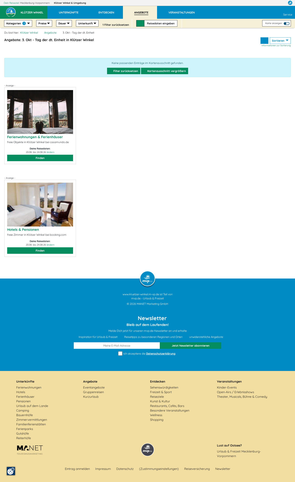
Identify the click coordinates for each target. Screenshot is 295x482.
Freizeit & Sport (161, 392)
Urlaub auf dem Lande (32, 406)
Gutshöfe (22, 433)
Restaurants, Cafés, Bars (167, 406)
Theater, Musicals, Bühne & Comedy (242, 397)
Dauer (62, 23)
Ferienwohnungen (28, 387)
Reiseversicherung (197, 469)
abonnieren (190, 345)
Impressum (103, 469)
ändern (50, 152)
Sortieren (278, 40)
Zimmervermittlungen (31, 420)
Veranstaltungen (229, 381)
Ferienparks (24, 429)
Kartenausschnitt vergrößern (166, 71)
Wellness (156, 415)
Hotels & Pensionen (23, 229)
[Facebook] (275, 3)
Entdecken (157, 381)
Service (287, 14)
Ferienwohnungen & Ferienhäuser (35, 137)
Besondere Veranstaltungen (169, 410)
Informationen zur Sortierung (276, 45)
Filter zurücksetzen (125, 71)
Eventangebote (94, 387)
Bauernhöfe (24, 415)
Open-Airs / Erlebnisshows (235, 392)
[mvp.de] (290, 3)
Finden (40, 158)
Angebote (50, 32)
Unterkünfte (25, 381)
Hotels (20, 392)
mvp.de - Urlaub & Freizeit (147, 298)
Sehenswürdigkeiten (164, 387)
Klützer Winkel (70, 2)
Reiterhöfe (23, 438)
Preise (42, 23)
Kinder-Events (227, 387)
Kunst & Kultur (160, 401)
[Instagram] (282, 3)
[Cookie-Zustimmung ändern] (11, 471)
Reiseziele (157, 397)
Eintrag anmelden (77, 469)
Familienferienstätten (31, 424)
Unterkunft (85, 23)
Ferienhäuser (25, 397)
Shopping (156, 420)
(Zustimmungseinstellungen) (159, 469)
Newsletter (222, 469)
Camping (22, 410)
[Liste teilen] (264, 40)
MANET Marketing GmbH (152, 303)
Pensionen (23, 401)
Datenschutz (125, 469)
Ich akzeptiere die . (149, 353)
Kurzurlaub (91, 397)
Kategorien (15, 23)
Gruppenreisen (93, 392)
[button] (34, 11)
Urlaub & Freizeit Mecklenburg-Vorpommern (239, 453)
